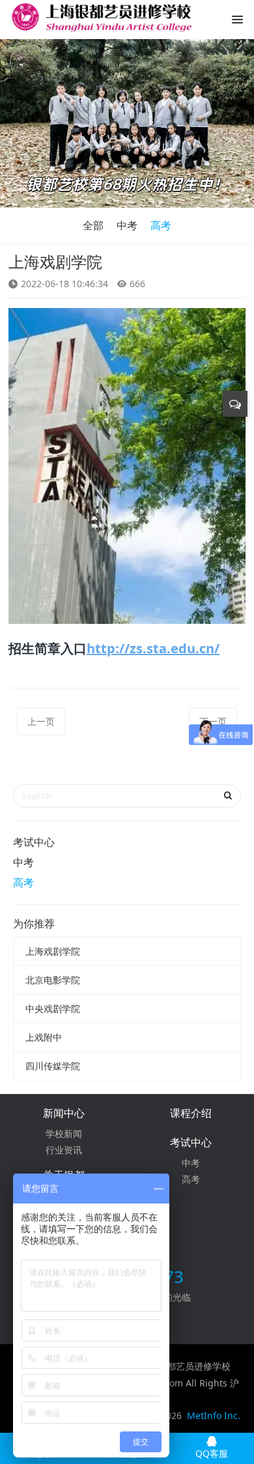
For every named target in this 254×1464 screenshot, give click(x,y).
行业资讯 (64, 1150)
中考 (127, 225)
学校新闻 (64, 1133)
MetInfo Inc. (213, 1415)
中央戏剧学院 (52, 1008)
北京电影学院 (52, 980)
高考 (160, 225)
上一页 (41, 721)
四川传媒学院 (52, 1066)
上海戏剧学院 (52, 951)
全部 (93, 225)
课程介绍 (191, 1113)
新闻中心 (64, 1113)
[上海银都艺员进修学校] (100, 23)
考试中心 (34, 842)
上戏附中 (43, 1037)
